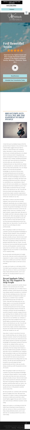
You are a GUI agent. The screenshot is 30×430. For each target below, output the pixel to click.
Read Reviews (15, 76)
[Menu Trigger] (26, 12)
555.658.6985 (11, 6)
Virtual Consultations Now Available (11, 2)
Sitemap (14, 428)
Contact (11, 9)
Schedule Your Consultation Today (15, 80)
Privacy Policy (21, 428)
